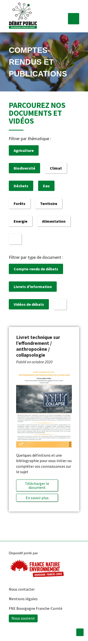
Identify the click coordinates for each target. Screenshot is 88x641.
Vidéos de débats (29, 304)
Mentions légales (23, 598)
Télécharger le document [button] (37, 485)
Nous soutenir (23, 618)
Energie (20, 221)
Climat (56, 168)
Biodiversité (24, 168)
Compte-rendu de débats (36, 268)
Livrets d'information (33, 286)
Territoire (48, 203)
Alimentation (54, 221)
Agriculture (24, 150)
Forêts (19, 203)
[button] (73, 18)
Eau (46, 185)
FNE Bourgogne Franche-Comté (35, 608)
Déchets (21, 185)
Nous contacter (22, 589)
